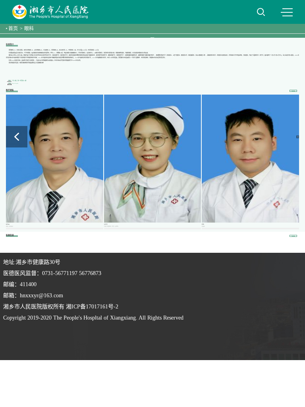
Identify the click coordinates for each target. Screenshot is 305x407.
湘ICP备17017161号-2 (92, 307)
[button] (297, 137)
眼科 (29, 28)
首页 (13, 28)
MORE (293, 91)
